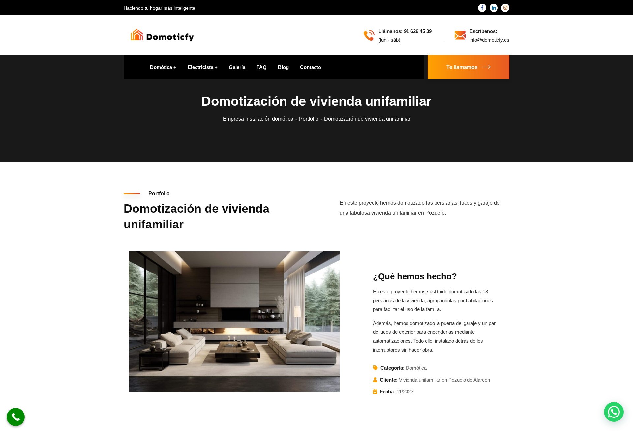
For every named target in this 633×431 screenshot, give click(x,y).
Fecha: (387, 391)
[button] (614, 412)
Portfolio (308, 119)
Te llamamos (462, 67)
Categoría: (392, 368)
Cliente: (389, 380)
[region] (85, 375)
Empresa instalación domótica (258, 119)
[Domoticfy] (162, 35)
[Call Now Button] (16, 417)
